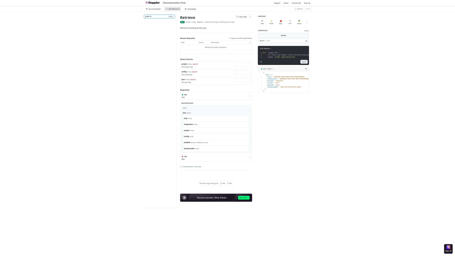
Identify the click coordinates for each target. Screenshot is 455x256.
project (184, 64)
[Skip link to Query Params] (178, 59)
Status (286, 3)
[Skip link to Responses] (178, 90)
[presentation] (289, 55)
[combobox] (242, 64)
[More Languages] (306, 22)
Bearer (262, 41)
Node (271, 24)
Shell (262, 24)
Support (277, 3)
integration (188, 124)
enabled (187, 142)
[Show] (306, 40)
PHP (290, 24)
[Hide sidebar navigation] (175, 109)
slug (185, 118)
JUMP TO (159, 17)
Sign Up (307, 3)
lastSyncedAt (189, 148)
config (184, 72)
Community (296, 3)
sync (183, 79)
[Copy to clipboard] (237, 22)
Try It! (304, 62)
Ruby (280, 24)
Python (299, 24)
